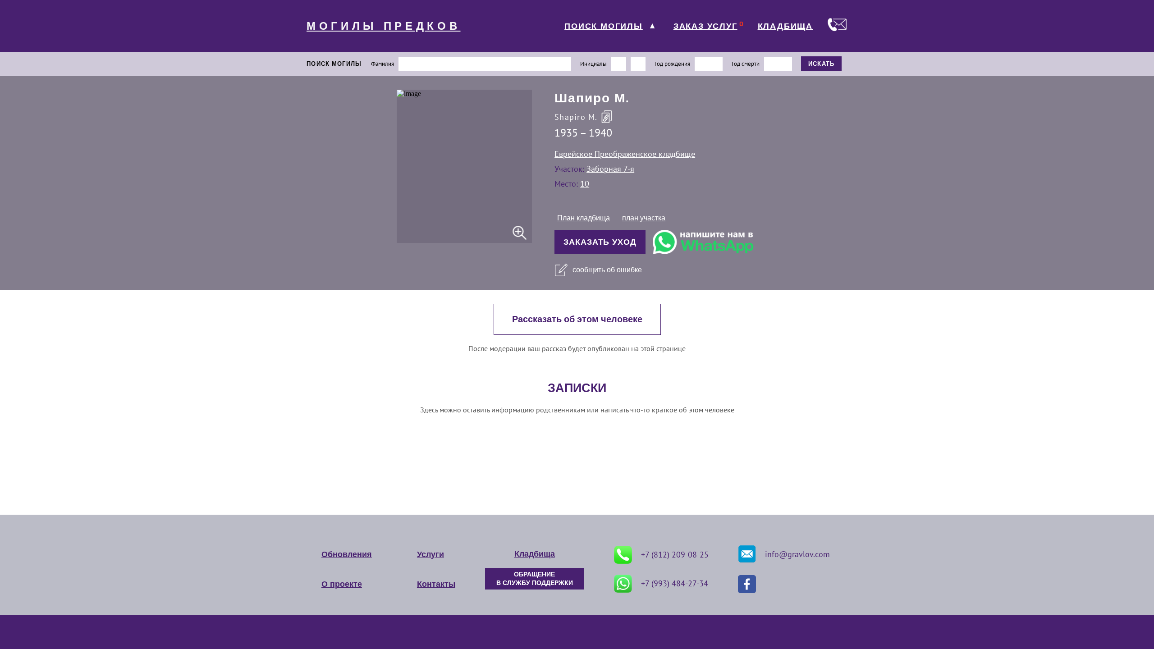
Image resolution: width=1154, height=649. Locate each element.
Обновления (346, 554)
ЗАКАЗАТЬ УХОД (600, 242)
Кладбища (534, 553)
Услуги (430, 554)
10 (584, 183)
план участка (643, 218)
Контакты (436, 584)
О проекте (341, 584)
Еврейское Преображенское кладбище (624, 154)
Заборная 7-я (610, 169)
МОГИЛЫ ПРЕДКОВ (384, 26)
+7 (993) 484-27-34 (674, 583)
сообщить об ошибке (607, 270)
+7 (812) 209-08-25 (675, 554)
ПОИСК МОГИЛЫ (603, 26)
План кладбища (583, 218)
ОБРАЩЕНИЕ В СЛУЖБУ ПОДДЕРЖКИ (534, 578)
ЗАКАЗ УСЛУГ (705, 26)
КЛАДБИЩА (785, 26)
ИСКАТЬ (821, 64)
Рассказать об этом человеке (577, 319)
